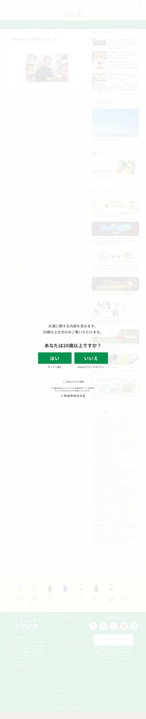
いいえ (91, 358)
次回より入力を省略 (75, 381)
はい (55, 358)
